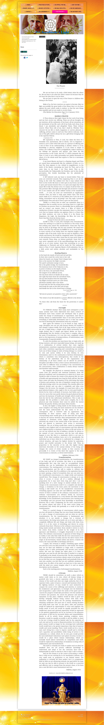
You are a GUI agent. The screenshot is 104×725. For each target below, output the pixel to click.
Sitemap (28, 714)
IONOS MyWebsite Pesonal (44, 719)
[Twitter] (27, 57)
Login (81, 714)
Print (23, 714)
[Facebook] (24, 57)
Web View (80, 716)
